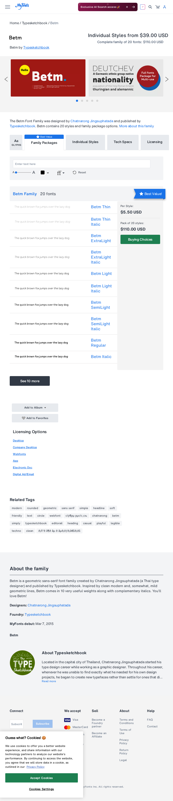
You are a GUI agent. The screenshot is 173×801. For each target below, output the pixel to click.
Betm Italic (101, 356)
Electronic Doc (22, 467)
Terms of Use (125, 731)
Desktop (18, 441)
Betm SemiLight (100, 304)
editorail (57, 523)
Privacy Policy (124, 741)
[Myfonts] (22, 8)
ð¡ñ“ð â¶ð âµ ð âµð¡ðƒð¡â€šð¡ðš (59, 531)
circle (41, 515)
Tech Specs (123, 141)
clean (29, 531)
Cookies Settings (41, 789)
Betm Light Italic (101, 288)
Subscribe (42, 724)
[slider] (23, 172)
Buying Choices (140, 239)
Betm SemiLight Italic (100, 324)
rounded (32, 508)
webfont (55, 515)
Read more (49, 681)
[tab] (77, 101)
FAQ (150, 719)
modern (17, 508)
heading (73, 523)
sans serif (68, 508)
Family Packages (44, 142)
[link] (157, 7)
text (29, 515)
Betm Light (101, 273)
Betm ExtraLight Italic (101, 257)
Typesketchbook (34, 22)
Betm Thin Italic (100, 221)
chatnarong (99, 515)
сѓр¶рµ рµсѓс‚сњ (76, 515)
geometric (50, 508)
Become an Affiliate (99, 735)
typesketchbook (36, 523)
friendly (17, 515)
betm (115, 515)
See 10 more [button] (29, 380)
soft (112, 508)
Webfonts (19, 454)
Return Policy (123, 751)
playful (101, 523)
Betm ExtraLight (101, 238)
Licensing (154, 141)
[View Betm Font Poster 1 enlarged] (48, 78)
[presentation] (6, 79)
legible (115, 523)
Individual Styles (85, 141)
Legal (123, 760)
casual (87, 523)
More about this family (136, 126)
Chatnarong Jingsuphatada (91, 120)
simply (16, 523)
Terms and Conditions (126, 721)
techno (16, 531)
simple (84, 508)
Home (14, 22)
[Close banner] (127, 7)
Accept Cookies (41, 778)
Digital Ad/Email (23, 474)
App (15, 461)
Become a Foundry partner (98, 723)
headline (99, 508)
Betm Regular (98, 342)
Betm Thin (100, 207)
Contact (152, 726)
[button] (44, 173)
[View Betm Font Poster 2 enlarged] (126, 78)
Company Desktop (25, 447)
